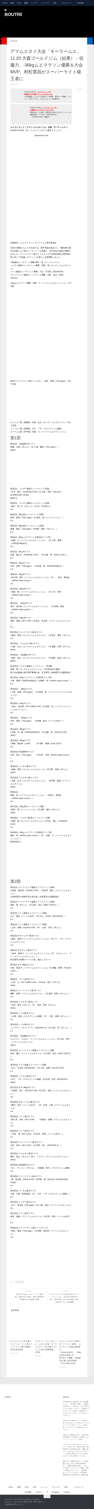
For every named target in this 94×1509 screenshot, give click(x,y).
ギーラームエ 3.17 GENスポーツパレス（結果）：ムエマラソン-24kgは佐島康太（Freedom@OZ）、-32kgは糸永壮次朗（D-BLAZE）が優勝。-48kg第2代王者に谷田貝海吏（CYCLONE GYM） (70, 1352)
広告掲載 (80, 3)
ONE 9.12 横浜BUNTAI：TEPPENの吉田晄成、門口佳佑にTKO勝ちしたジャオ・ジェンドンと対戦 (76, 1437)
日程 (54, 3)
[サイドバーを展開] (4, 41)
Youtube (67, 1492)
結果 (26, 3)
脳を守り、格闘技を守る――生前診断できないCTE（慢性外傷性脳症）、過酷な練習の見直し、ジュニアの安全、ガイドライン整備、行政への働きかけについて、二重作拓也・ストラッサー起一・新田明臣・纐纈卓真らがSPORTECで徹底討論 (76, 1468)
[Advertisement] (47, 28)
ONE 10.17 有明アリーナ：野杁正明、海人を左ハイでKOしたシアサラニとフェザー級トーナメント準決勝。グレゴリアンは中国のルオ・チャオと (76, 1425)
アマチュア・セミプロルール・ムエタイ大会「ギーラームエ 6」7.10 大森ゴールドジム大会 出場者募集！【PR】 (46, 1346)
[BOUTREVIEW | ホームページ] (13, 15)
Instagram (55, 1492)
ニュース (34, 3)
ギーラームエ (19, 1282)
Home (5, 3)
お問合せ (39, 1492)
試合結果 (13, 41)
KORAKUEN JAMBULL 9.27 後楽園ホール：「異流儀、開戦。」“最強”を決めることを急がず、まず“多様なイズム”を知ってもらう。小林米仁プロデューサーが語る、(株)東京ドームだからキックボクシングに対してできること (76, 1408)
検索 (12, 3)
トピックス (45, 3)
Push (19, 3)
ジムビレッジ (66, 3)
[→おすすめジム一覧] (43, 92)
